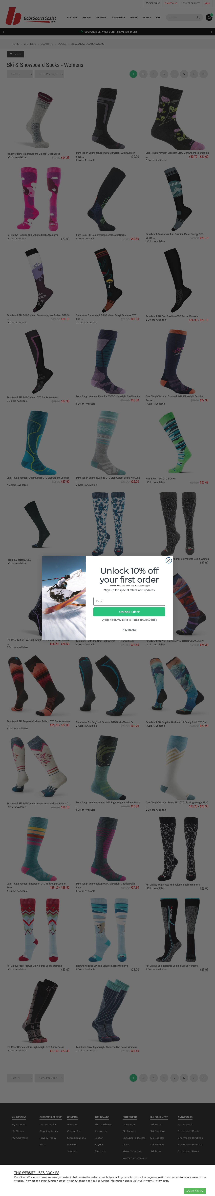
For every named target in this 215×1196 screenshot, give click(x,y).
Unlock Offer (129, 612)
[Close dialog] (169, 560)
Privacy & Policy (152, 1180)
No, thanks (129, 629)
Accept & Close (195, 1190)
